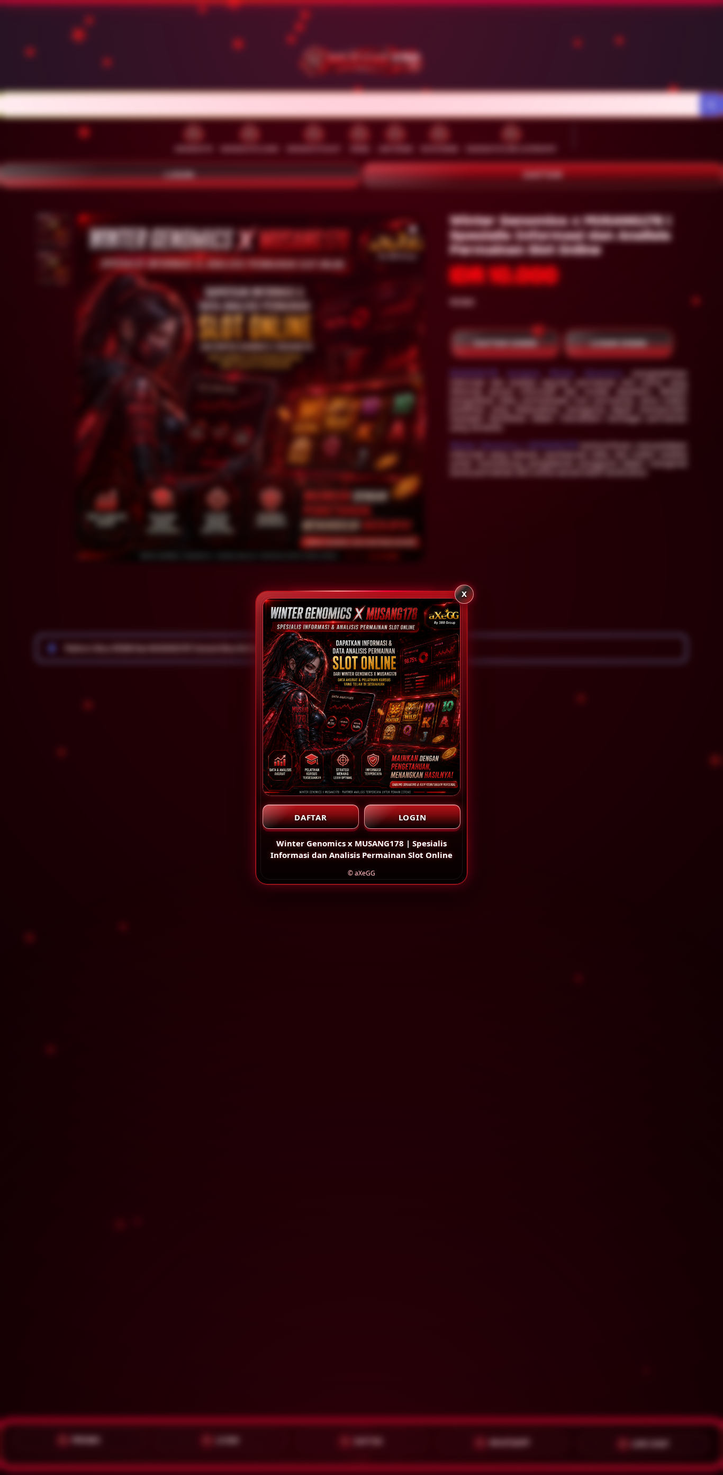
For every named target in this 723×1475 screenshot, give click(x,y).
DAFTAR (310, 817)
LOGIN (413, 817)
